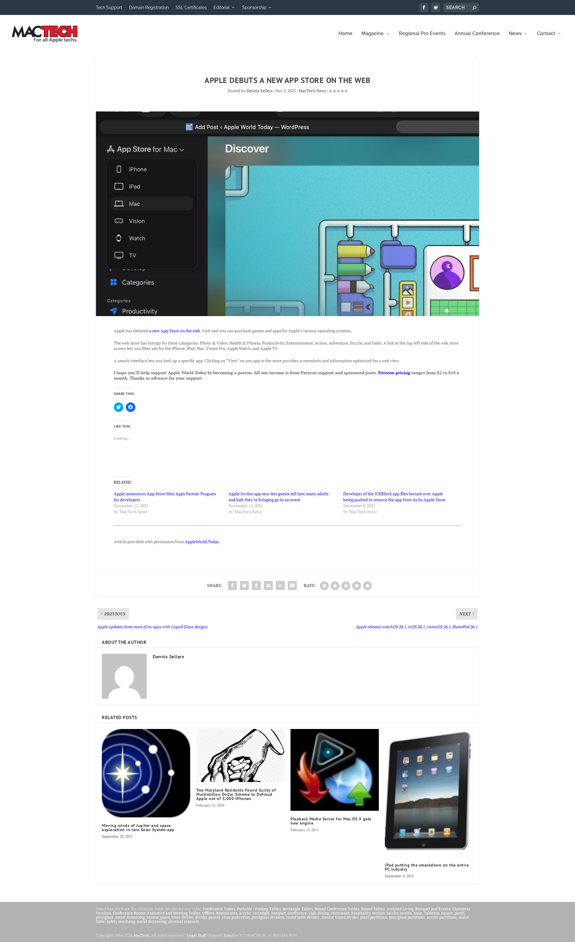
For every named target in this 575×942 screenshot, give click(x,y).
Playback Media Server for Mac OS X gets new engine (330, 821)
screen (406, 913)
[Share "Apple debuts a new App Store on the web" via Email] (292, 585)
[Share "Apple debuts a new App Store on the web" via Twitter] (244, 585)
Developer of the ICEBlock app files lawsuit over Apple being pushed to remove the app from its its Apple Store (394, 496)
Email (229, 935)
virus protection (236, 917)
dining (323, 913)
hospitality (360, 913)
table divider (182, 917)
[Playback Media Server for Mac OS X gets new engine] (334, 770)
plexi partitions (373, 917)
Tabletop (431, 913)
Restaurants (226, 913)
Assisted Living (400, 908)
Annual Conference (477, 33)
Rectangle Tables (298, 908)
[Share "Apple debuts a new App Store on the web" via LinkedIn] (268, 585)
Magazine (372, 33)
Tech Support (109, 7)
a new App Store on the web (174, 330)
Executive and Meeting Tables (173, 913)
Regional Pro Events (422, 33)
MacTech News (312, 90)
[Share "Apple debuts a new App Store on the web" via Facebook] (232, 585)
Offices (208, 913)
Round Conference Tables (337, 908)
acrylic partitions (442, 917)
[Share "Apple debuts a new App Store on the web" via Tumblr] (256, 585)
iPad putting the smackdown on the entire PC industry (427, 867)
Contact (546, 33)
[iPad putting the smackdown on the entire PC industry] (429, 793)
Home (345, 33)
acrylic (245, 913)
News (515, 33)
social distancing (130, 917)
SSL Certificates (191, 7)
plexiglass (105, 917)
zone (418, 913)
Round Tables (373, 908)
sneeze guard (158, 917)
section (378, 913)
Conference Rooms (129, 913)
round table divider (303, 917)
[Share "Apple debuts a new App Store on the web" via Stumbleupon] (280, 585)
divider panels (207, 917)
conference (297, 913)
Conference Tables (219, 908)
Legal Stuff (196, 935)
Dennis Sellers (259, 90)
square (447, 913)
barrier (392, 913)
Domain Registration (149, 7)
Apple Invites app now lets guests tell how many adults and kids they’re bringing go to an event (279, 496)
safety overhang (121, 921)
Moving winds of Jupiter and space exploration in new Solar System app (138, 827)
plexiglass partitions (407, 917)
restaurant (340, 913)
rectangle (261, 913)
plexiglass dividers (268, 917)
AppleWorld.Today (202, 541)
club (312, 913)
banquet (278, 913)
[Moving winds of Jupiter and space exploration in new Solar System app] (146, 773)
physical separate (183, 921)
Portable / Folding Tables (259, 908)
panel (459, 913)
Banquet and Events (433, 908)
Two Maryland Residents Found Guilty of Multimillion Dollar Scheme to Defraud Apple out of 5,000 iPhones (236, 794)
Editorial (222, 7)
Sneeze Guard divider (340, 917)
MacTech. (142, 935)
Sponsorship (254, 7)
